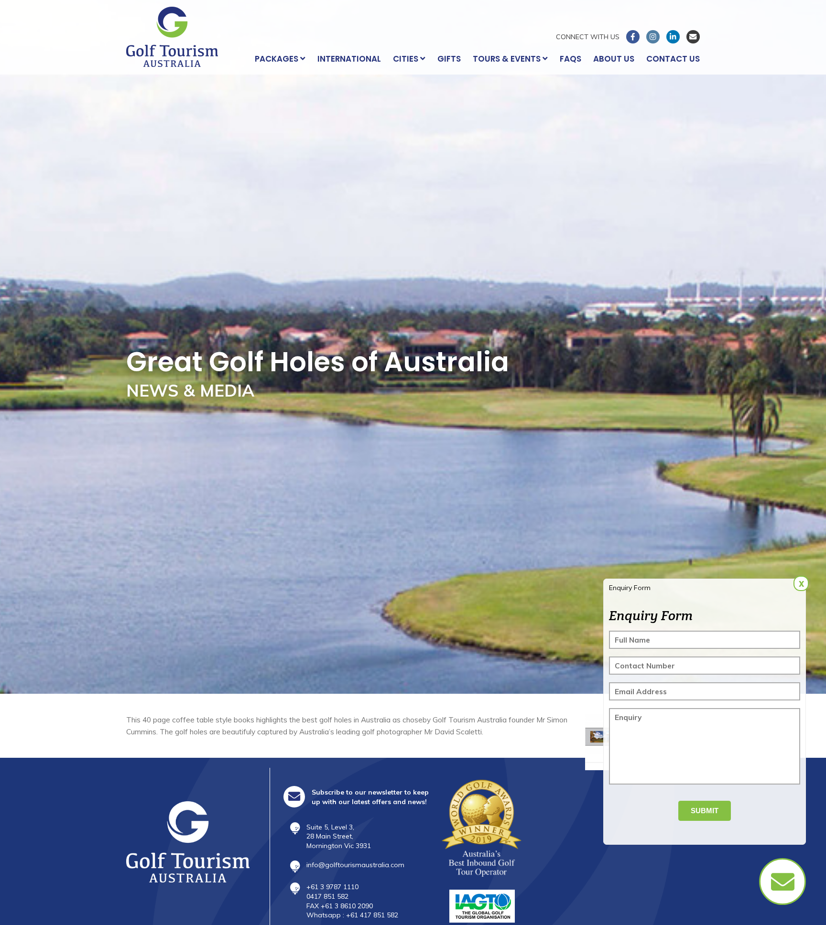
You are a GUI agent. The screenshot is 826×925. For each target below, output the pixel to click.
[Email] (693, 36)
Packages (277, 59)
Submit (704, 811)
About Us (613, 59)
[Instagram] (653, 36)
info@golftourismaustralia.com (355, 864)
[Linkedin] (673, 36)
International (349, 59)
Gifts (449, 59)
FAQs (570, 59)
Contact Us (673, 59)
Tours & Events (508, 59)
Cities (406, 59)
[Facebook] (633, 36)
